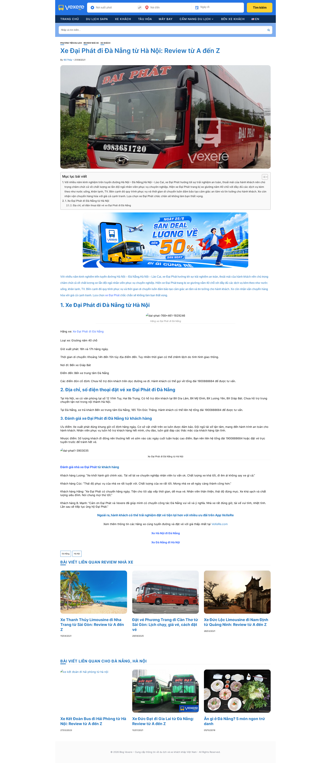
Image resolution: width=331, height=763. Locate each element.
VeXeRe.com (220, 524)
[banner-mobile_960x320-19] (165, 239)
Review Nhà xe (91, 43)
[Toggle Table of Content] (263, 177)
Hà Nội (77, 553)
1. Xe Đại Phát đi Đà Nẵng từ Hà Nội (87, 200)
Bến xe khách (233, 19)
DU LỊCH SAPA (97, 19)
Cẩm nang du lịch (195, 19)
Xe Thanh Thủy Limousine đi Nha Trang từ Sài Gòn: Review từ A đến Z (92, 624)
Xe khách (123, 19)
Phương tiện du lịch (71, 43)
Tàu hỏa (145, 19)
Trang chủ (69, 19)
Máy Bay (166, 19)
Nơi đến (155, 7)
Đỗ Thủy (68, 59)
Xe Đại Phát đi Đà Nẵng (88, 331)
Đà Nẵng (65, 553)
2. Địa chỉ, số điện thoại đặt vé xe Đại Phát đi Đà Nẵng (100, 205)
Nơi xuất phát (104, 7)
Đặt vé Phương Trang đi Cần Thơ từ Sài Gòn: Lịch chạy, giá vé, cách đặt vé (165, 624)
